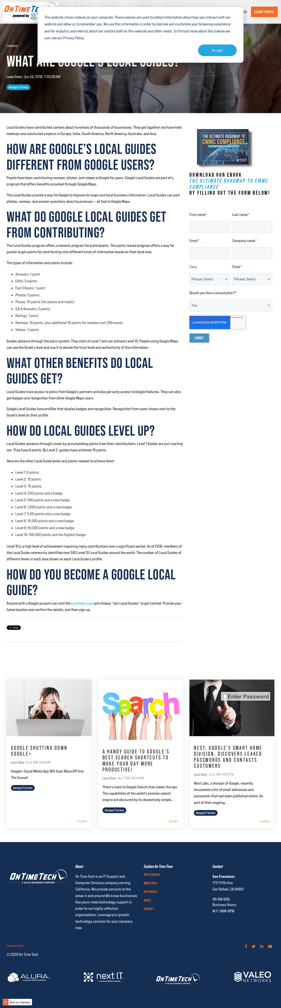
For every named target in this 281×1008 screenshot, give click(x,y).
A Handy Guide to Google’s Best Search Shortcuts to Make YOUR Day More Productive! (136, 760)
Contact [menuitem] (149, 909)
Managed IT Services (18, 87)
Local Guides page (82, 603)
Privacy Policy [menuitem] (15, 945)
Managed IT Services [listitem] (22, 788)
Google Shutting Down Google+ (39, 751)
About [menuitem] (147, 900)
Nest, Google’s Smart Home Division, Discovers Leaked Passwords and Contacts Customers (228, 757)
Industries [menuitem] (150, 883)
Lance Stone (14, 76)
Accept (217, 50)
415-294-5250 (221, 899)
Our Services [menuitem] (152, 875)
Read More (82, 821)
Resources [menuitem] (151, 892)
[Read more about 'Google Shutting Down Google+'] (49, 708)
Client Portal (264, 12)
